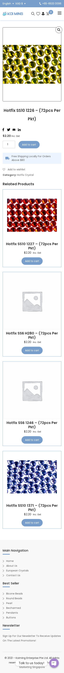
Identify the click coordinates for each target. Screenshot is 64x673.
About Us (11, 566)
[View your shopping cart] (47, 13)
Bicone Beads (14, 593)
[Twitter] (8, 130)
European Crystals (17, 570)
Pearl (9, 603)
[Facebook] (3, 130)
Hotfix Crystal (25, 175)
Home (10, 561)
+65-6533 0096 (51, 3)
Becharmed (13, 608)
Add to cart (29, 144)
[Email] (13, 130)
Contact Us (13, 575)
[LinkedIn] (19, 130)
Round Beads (14, 598)
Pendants (12, 613)
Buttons (11, 617)
